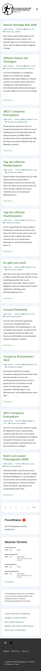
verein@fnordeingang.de (16, 622)
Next (34, 507)
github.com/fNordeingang (17, 630)
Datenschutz (15, 651)
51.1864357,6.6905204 (20, 618)
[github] (5, 643)
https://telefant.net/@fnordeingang (22, 626)
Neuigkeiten (22, 68)
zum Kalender (9, 582)
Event (15, 68)
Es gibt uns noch (14, 262)
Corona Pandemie (15, 309)
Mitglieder (6, 651)
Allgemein (16, 32)
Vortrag (30, 68)
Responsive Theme (13, 664)
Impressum (25, 651)
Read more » (8, 100)
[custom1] (11, 643)
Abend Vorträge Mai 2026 (20, 24)
